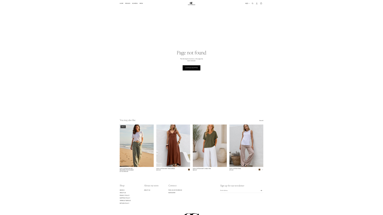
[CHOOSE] (150, 164)
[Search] (252, 3)
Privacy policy (125, 195)
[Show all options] (262, 169)
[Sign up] (261, 190)
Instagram (171, 193)
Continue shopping (191, 68)
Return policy (124, 203)
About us (123, 193)
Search (122, 190)
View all (261, 120)
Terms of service (125, 200)
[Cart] (261, 3)
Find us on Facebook (175, 190)
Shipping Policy (125, 198)
